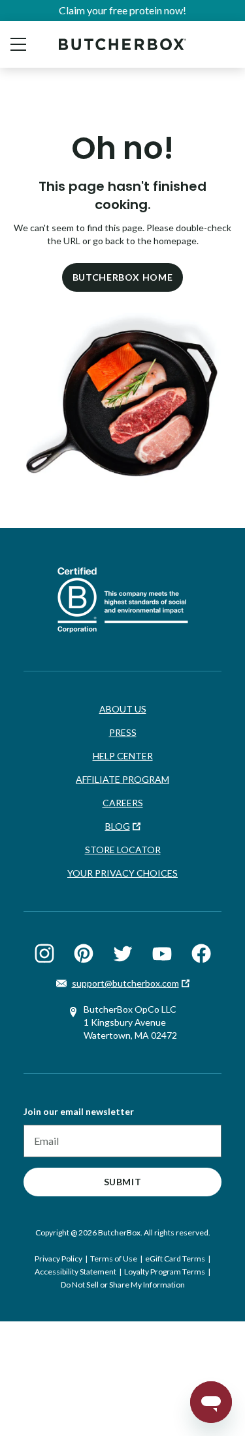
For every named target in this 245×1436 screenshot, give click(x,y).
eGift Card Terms (175, 1258)
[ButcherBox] (122, 43)
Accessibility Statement (75, 1271)
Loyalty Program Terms (164, 1271)
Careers (123, 802)
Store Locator (123, 849)
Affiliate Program (122, 779)
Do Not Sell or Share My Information (123, 1284)
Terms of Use (113, 1258)
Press (123, 732)
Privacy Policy (58, 1258)
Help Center (123, 755)
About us (122, 708)
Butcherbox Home (123, 277)
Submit (123, 1181)
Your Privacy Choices (122, 873)
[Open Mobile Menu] (18, 44)
